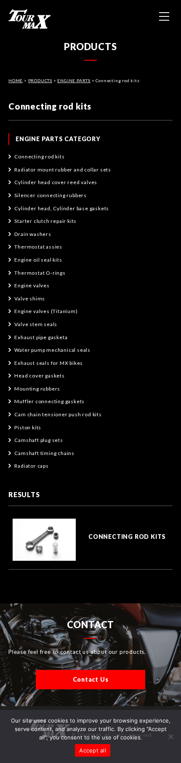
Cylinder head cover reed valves (55, 182)
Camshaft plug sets (38, 440)
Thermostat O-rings (39, 273)
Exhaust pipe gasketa (40, 337)
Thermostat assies (38, 247)
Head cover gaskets (39, 375)
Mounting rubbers (37, 389)
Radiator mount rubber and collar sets (62, 169)
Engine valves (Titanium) (45, 311)
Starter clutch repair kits (45, 221)
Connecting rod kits (39, 156)
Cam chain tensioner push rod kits (57, 414)
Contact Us (91, 679)
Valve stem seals (35, 324)
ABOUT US (90, 58)
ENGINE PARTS (73, 80)
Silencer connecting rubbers (50, 195)
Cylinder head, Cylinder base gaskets (61, 208)
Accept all (92, 750)
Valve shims (29, 298)
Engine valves (31, 285)
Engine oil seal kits (38, 260)
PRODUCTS (40, 80)
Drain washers (32, 234)
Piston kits (27, 427)
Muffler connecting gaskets (49, 401)
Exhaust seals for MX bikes (48, 363)
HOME (90, 35)
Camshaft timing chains (44, 453)
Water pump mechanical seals (52, 350)
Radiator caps (31, 466)
